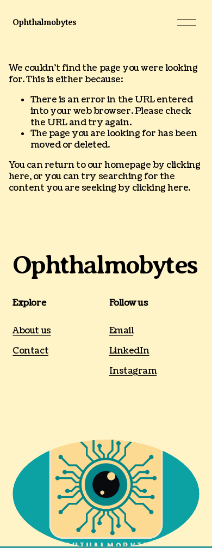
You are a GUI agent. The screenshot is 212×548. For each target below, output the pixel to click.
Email (121, 331)
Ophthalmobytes (44, 22)
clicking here (160, 188)
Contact (30, 351)
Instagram (133, 371)
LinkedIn (129, 351)
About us (32, 331)
